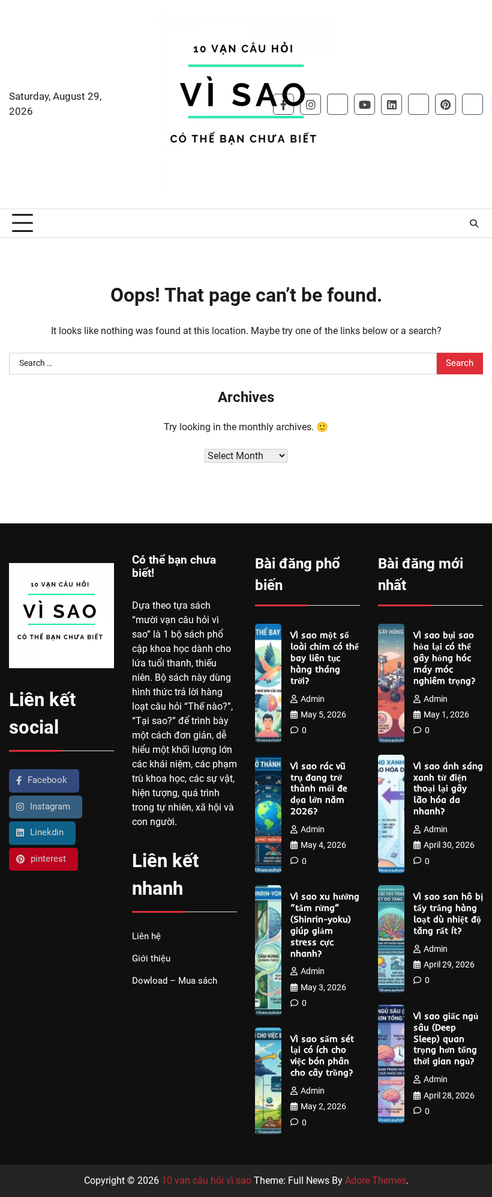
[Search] (474, 224)
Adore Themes (375, 1180)
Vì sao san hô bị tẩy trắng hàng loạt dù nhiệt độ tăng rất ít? (448, 913)
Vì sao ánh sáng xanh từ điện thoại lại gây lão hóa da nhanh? (448, 789)
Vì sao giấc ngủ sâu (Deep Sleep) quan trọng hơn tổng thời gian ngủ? (445, 1039)
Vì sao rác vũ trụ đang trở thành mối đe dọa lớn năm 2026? (318, 789)
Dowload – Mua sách (174, 981)
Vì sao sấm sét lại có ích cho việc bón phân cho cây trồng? (322, 1056)
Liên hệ (146, 936)
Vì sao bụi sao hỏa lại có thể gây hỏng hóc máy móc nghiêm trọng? (444, 658)
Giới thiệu (151, 959)
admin (313, 699)
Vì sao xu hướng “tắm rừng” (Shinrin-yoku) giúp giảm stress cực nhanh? (324, 924)
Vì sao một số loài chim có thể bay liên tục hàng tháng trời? (324, 658)
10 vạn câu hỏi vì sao (206, 1180)
